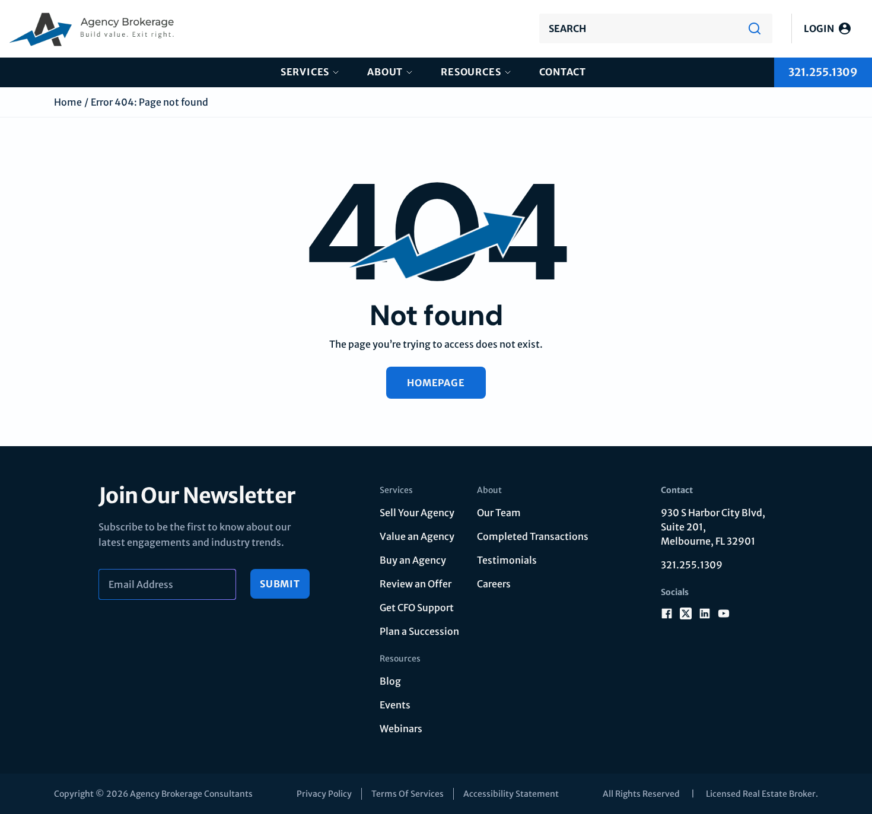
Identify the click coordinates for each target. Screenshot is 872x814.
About (385, 72)
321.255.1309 (692, 565)
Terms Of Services (407, 793)
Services (305, 72)
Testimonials (507, 560)
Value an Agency (417, 536)
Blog (390, 681)
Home (68, 102)
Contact (563, 72)
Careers (494, 584)
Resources (471, 72)
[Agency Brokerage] (92, 28)
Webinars (401, 728)
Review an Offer (415, 584)
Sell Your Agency (417, 513)
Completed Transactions (532, 536)
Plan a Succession (419, 631)
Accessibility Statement (511, 793)
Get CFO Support (417, 607)
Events (395, 705)
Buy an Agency (413, 560)
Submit (280, 584)
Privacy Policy (324, 793)
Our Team (499, 513)
